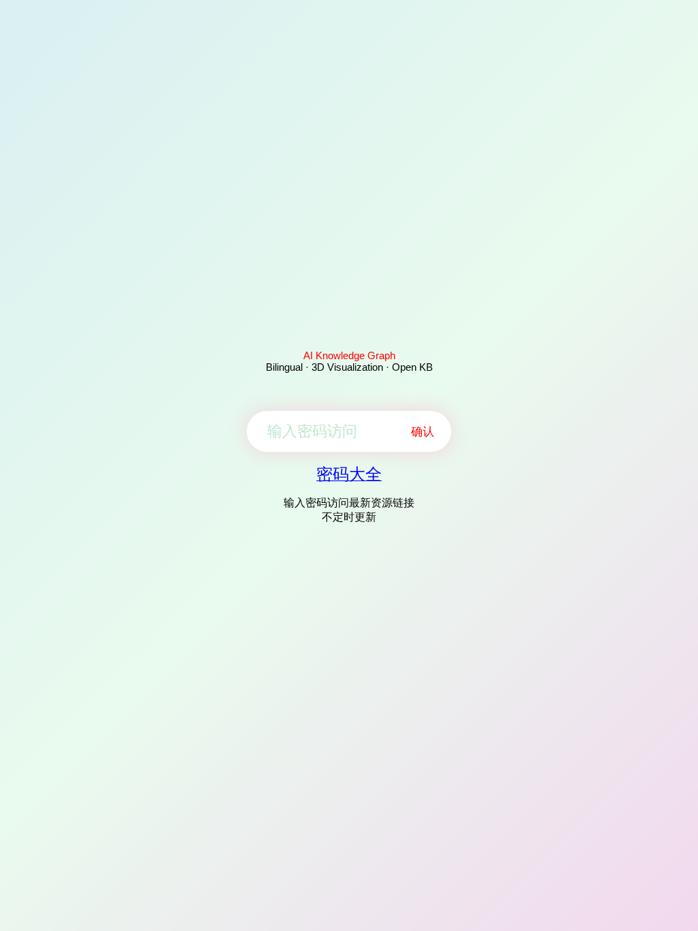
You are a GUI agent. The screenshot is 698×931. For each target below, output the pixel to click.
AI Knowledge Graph (349, 355)
